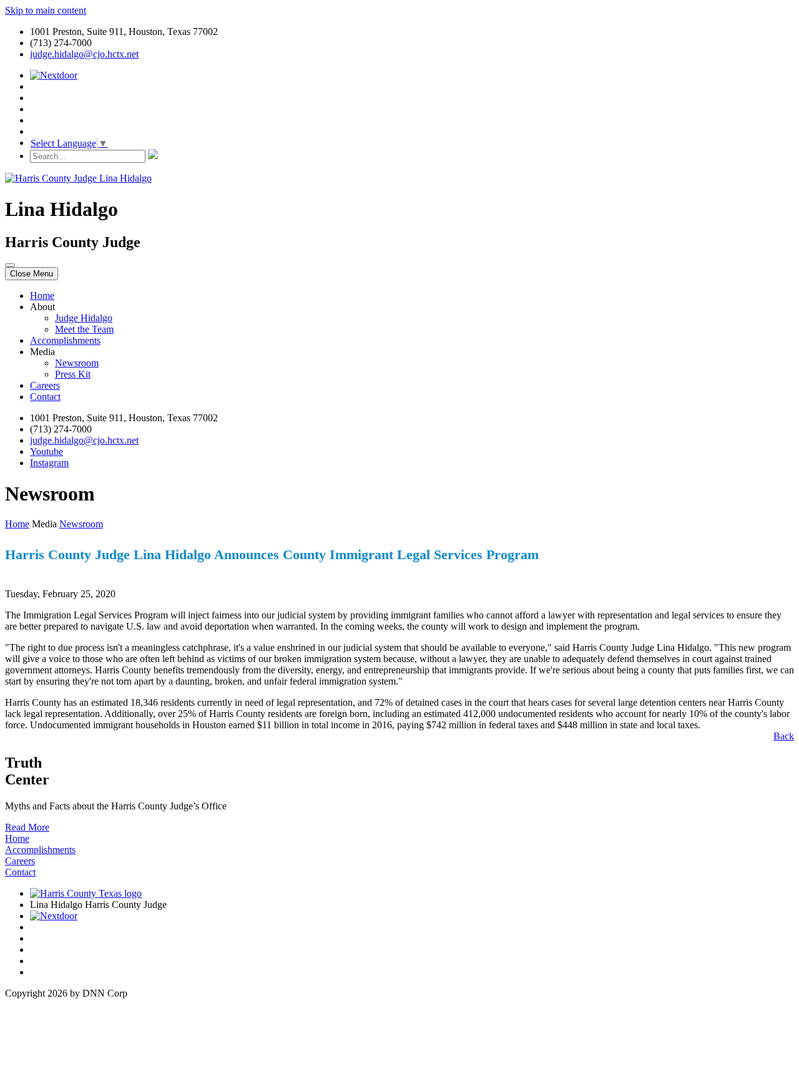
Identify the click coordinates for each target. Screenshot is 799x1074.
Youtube (46, 451)
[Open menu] (10, 265)
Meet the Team (84, 329)
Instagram (49, 462)
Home (42, 295)
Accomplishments (65, 340)
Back (783, 736)
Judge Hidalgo (83, 318)
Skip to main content (45, 10)
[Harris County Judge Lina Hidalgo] (78, 178)
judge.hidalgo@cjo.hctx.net (84, 54)
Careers (45, 385)
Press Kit (73, 374)
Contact (45, 396)
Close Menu (31, 273)
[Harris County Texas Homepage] (86, 893)
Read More (27, 827)
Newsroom (77, 363)
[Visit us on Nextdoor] (53, 75)
